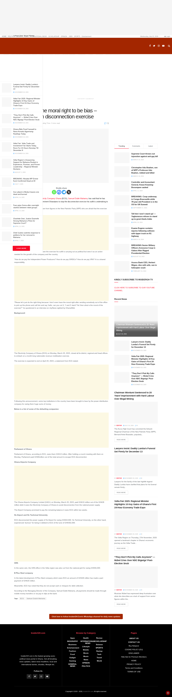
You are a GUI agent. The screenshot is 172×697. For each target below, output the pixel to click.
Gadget (72, 658)
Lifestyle (86, 647)
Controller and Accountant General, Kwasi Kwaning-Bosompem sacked (143, 184)
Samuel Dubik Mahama (78, 198)
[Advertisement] (21, 61)
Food (72, 654)
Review (99, 638)
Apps (72, 638)
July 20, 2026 (122, 334)
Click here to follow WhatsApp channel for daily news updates (86, 617)
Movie (86, 653)
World (99, 661)
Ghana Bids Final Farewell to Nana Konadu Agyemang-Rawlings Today (24, 131)
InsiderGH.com (88, 691)
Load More (21, 248)
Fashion (72, 651)
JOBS (71, 36)
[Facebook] (59, 192)
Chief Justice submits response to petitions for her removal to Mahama (26, 235)
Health (86, 638)
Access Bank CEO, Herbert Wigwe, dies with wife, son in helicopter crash (144, 265)
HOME (4, 36)
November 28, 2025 (139, 367)
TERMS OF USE (134, 672)
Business (72, 645)
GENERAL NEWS (22, 36)
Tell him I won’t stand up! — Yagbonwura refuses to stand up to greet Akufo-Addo (144, 216)
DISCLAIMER (134, 653)
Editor (119, 425)
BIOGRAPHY (72, 641)
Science (99, 645)
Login (168, 36)
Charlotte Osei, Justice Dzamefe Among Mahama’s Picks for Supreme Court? (26, 221)
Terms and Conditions (134, 668)
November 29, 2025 (139, 350)
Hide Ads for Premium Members (134, 657)
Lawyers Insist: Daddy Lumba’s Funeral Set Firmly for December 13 (26, 86)
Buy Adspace (134, 646)
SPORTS (77, 36)
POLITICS (11, 36)
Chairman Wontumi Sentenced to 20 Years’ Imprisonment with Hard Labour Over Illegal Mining (135, 327)
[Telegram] (64, 192)
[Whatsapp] (54, 192)
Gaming (72, 661)
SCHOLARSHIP (53, 36)
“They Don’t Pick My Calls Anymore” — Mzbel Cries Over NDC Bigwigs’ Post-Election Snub (26, 117)
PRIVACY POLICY (134, 664)
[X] (69, 192)
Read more (121, 439)
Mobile (86, 650)
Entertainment (86, 36)
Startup (99, 651)
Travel (99, 658)
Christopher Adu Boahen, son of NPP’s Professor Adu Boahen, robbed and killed (144, 170)
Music (86, 656)
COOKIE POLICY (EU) (134, 650)
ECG (22, 598)
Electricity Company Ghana (50, 198)
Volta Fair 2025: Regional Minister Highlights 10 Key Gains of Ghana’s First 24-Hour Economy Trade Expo (135, 504)
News (86, 660)
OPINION (64, 36)
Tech (99, 654)
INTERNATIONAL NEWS (38, 36)
